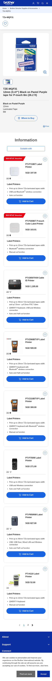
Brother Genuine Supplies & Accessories (24, 8)
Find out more (26, 674)
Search (42, 3)
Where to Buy (27, 118)
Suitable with (26, 149)
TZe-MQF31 (7, 11)
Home (5, 8)
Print (47, 126)
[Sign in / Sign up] (33, 3)
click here (44, 666)
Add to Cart (27, 201)
